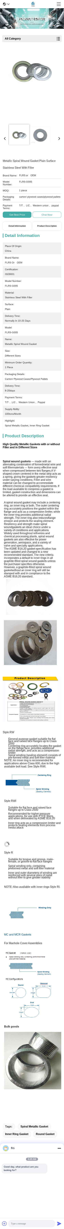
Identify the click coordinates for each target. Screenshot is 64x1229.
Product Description (47, 226)
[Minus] (59, 1148)
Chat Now (47, 214)
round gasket (45, 1134)
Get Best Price (17, 215)
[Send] (59, 1223)
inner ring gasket (16, 1134)
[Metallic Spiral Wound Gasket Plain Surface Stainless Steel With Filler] (31, 86)
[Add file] (4, 1223)
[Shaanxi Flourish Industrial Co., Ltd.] (33, 4)
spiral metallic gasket (34, 1126)
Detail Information (17, 226)
